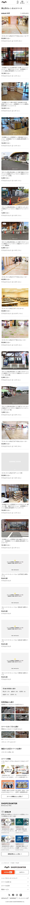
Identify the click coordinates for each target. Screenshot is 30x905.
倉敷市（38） (15, 691)
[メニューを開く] (27, 2)
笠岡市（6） (22, 691)
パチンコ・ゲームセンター (8, 742)
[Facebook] (13, 895)
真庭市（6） (6, 694)
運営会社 (3, 898)
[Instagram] (17, 895)
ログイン (22, 872)
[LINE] (21, 895)
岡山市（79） (6, 691)
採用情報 (12, 898)
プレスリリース (22, 898)
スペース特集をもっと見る (14, 796)
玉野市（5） (13, 694)
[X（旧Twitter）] (9, 895)
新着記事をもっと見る (14, 854)
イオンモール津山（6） (7, 752)
